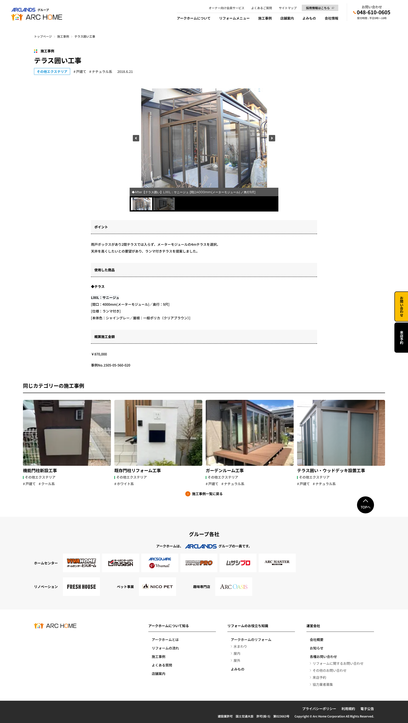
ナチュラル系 (102, 71)
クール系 (48, 483)
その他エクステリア (52, 71)
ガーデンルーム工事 (225, 470)
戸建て (81, 71)
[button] (136, 138)
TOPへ (366, 507)
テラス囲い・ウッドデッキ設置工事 (331, 470)
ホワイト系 (125, 483)
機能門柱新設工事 (40, 470)
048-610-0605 (373, 12)
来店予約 (401, 337)
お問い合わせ (401, 306)
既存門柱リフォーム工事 (137, 470)
